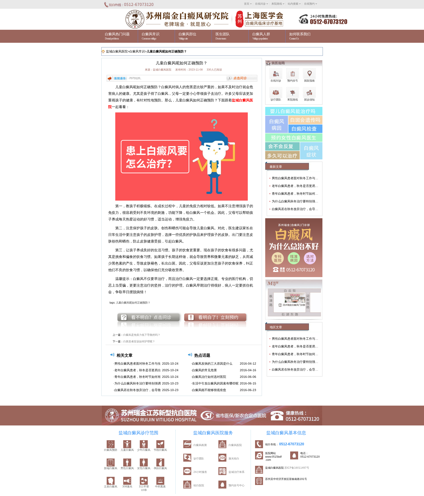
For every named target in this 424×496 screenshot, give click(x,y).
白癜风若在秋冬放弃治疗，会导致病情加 (299, 209)
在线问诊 (260, 3)
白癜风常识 (137, 51)
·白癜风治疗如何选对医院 (208, 377)
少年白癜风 (143, 449)
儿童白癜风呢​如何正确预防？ (167, 51)
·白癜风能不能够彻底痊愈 (208, 390)
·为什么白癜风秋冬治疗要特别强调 (137, 383)
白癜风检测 (200, 445)
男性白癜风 (127, 468)
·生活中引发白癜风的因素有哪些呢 (214, 383)
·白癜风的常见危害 (204, 370)
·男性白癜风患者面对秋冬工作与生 (137, 363)
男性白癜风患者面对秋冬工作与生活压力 (299, 178)
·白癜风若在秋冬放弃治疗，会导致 (137, 390)
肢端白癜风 (110, 468)
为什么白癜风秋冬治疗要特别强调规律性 (299, 201)
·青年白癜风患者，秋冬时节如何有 (137, 377)
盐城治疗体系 (236, 472)
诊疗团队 (198, 458)
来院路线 (276, 3)
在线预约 (309, 3)
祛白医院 (198, 485)
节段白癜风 (160, 449)
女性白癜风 (143, 468)
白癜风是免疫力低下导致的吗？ (141, 334)
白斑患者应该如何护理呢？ (139, 341)
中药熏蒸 (160, 486)
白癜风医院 (235, 445)
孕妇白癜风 (160, 468)
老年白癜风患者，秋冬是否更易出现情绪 (299, 186)
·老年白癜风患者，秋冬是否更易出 (137, 370)
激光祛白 (234, 458)
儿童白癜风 (127, 449)
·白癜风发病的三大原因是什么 (211, 363)
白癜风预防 (110, 449)
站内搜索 (293, 3)
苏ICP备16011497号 (296, 467)
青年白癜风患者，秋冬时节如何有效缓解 (299, 193)
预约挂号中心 (236, 485)
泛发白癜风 (110, 486)
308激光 (127, 486)
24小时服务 (200, 472)
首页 (246, 3)
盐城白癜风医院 (117, 51)
